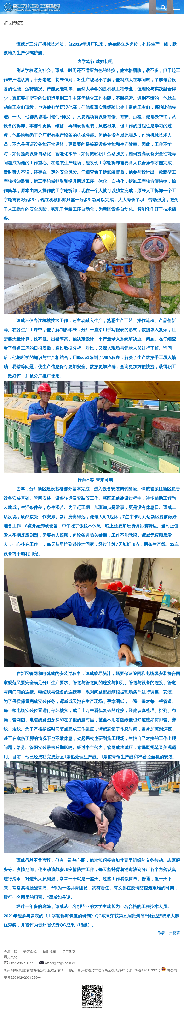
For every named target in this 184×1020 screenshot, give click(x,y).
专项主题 (10, 951)
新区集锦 (30, 951)
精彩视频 (49, 951)
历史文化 (10, 956)
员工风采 (68, 951)
